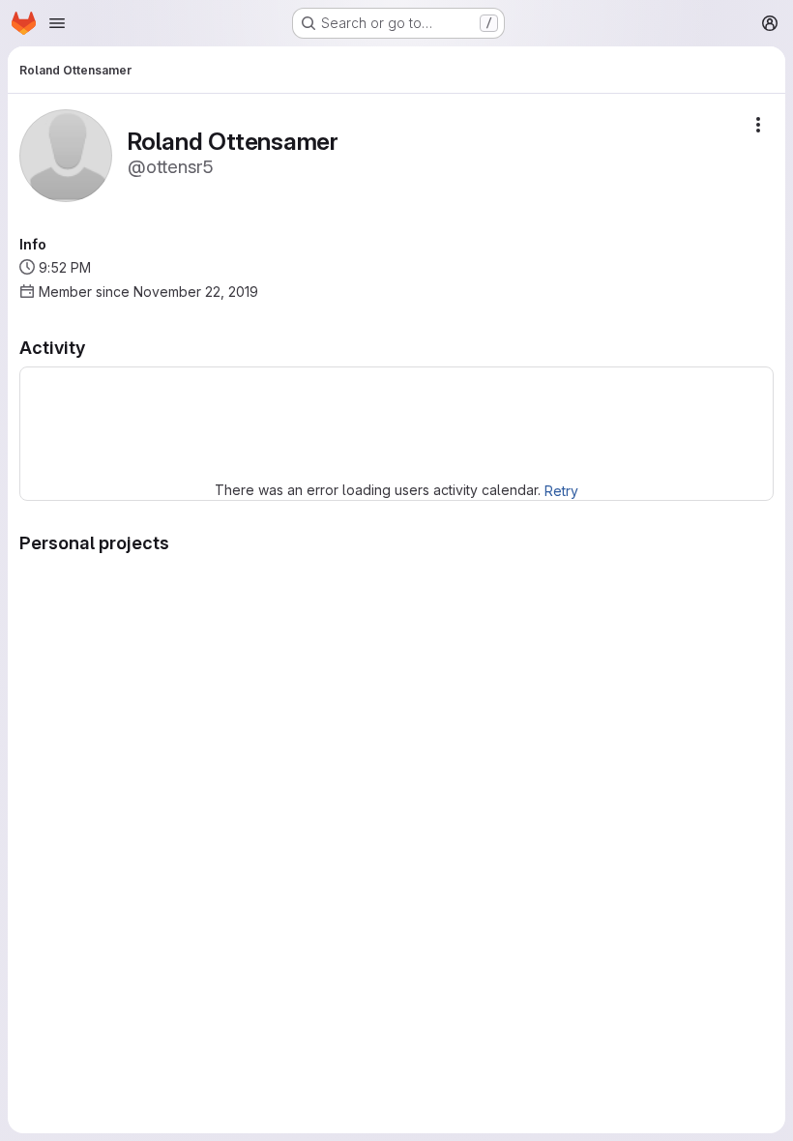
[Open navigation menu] (57, 23)
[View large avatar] (65, 154)
